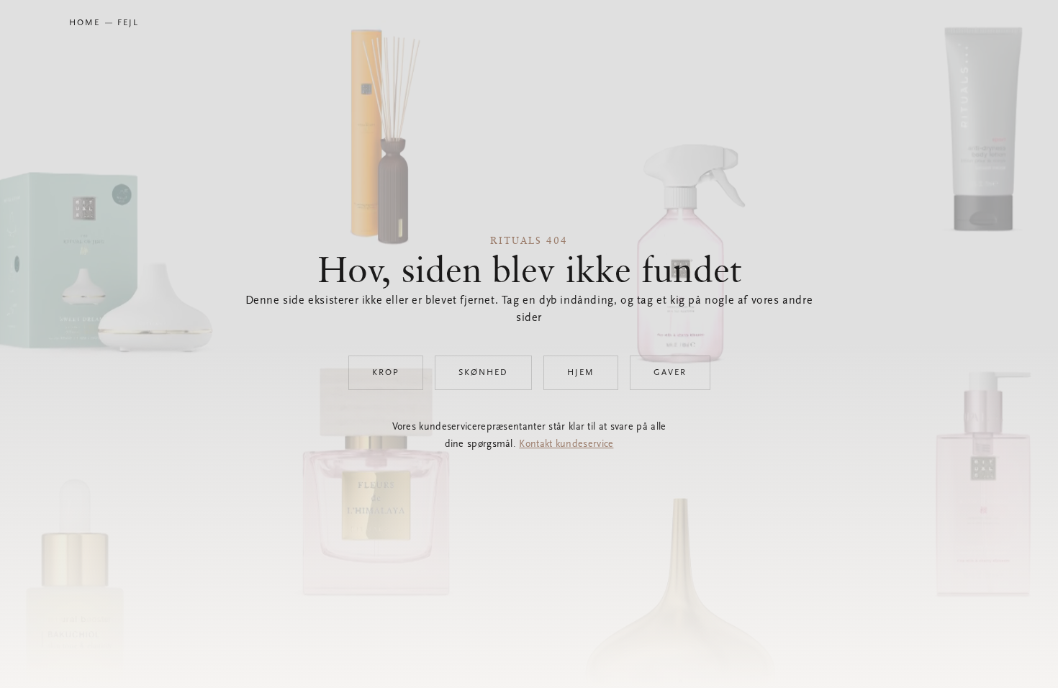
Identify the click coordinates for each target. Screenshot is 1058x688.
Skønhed (483, 372)
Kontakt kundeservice (566, 445)
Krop (385, 372)
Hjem (580, 372)
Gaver (670, 372)
